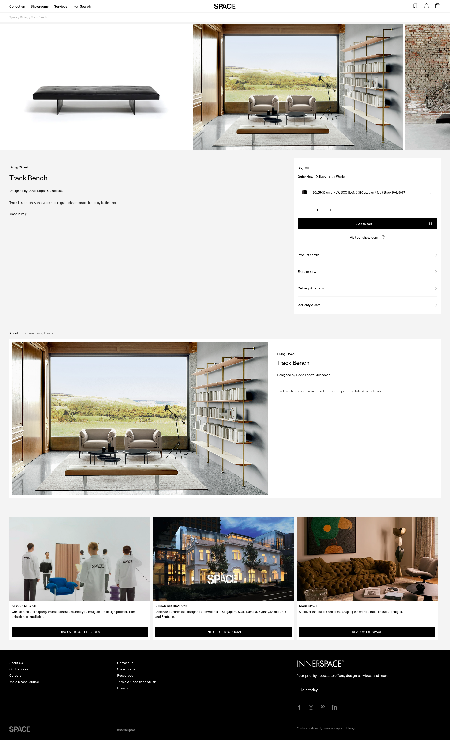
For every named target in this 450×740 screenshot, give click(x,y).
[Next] (446, 85)
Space (13, 17)
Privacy (122, 688)
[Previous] (3, 85)
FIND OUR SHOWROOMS (223, 631)
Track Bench (39, 17)
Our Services (18, 669)
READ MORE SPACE (367, 631)
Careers (15, 675)
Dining (24, 17)
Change (351, 728)
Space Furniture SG (225, 6)
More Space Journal (24, 681)
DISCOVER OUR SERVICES (80, 631)
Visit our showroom (364, 237)
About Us (16, 662)
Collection (17, 6)
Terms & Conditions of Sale (137, 681)
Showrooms (40, 6)
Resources (125, 675)
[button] (415, 6)
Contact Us (125, 662)
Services (60, 6)
